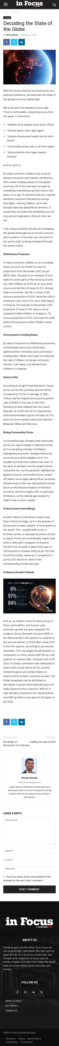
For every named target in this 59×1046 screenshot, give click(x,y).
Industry (15, 12)
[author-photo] (29, 773)
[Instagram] (25, 992)
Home (6, 12)
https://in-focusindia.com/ (29, 782)
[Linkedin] (21, 42)
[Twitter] (14, 42)
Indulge (7, 17)
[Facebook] (6, 42)
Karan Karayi (12, 35)
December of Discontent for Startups (16, 743)
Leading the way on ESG (43, 741)
